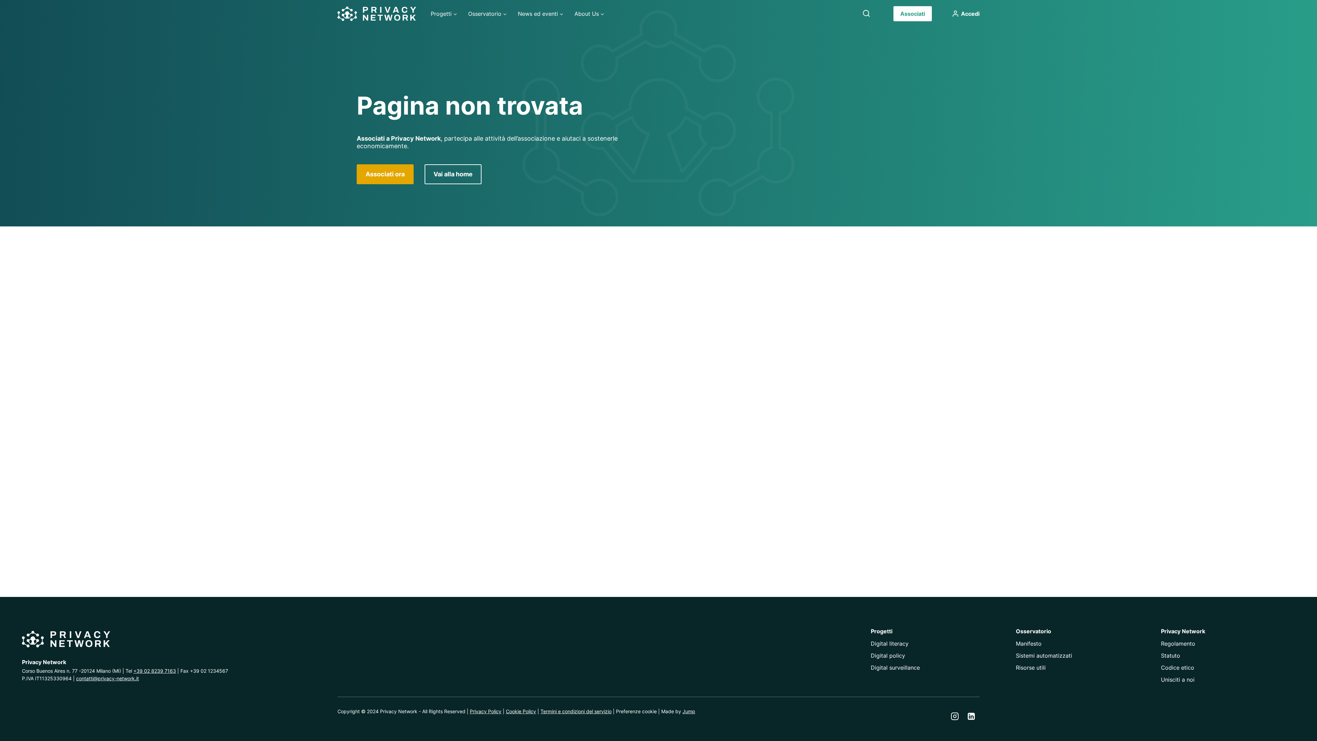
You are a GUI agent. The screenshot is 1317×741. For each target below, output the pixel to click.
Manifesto (1029, 643)
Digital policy (888, 655)
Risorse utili (1031, 667)
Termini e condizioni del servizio (576, 711)
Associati (912, 13)
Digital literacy (890, 643)
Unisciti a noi (1178, 679)
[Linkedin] (971, 716)
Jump (689, 711)
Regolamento (1178, 643)
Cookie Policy (521, 711)
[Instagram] (955, 716)
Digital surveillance (895, 667)
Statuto (1170, 655)
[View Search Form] (866, 14)
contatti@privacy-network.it (107, 678)
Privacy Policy (485, 711)
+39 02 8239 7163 (154, 671)
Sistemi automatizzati (1044, 655)
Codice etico (1177, 667)
